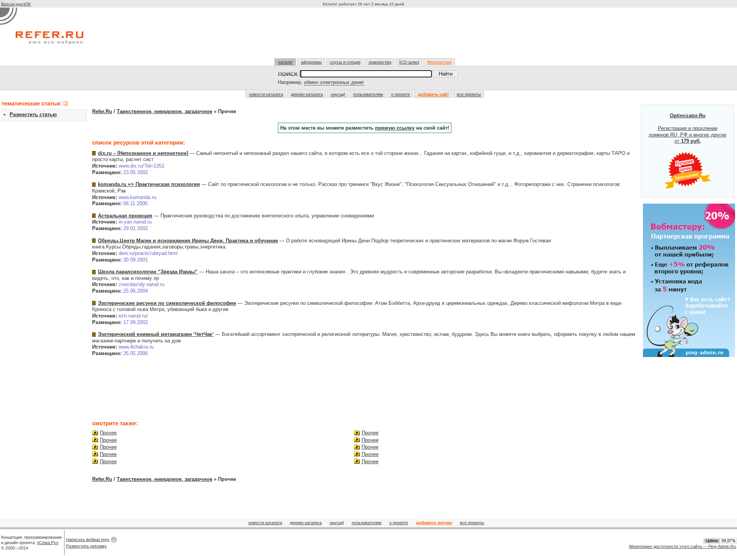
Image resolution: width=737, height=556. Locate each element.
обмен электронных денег (334, 82)
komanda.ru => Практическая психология (149, 184)
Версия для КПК (16, 4)
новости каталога (266, 94)
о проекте (400, 94)
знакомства (379, 62)
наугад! (338, 94)
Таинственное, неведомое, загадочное (164, 111)
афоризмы (311, 62)
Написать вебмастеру (87, 539)
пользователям (368, 94)
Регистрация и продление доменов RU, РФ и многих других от (688, 128)
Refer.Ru (102, 111)
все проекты (469, 94)
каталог (285, 62)
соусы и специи (345, 62)
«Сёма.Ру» (47, 542)
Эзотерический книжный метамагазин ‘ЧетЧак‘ (156, 334)
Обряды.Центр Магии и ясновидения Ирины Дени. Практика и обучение (188, 240)
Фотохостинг (439, 62)
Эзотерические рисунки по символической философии (167, 303)
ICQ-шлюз (409, 62)
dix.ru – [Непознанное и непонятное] (143, 153)
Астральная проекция (125, 216)
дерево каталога (307, 94)
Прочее (108, 433)
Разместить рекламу (86, 546)
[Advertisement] (365, 36)
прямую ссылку (395, 128)
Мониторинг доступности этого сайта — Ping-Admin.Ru (682, 546)
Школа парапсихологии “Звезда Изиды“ (148, 272)
